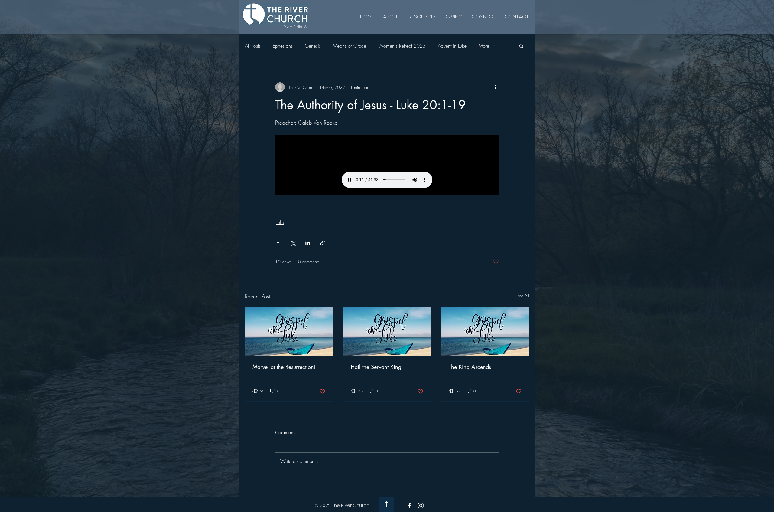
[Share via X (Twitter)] (293, 243)
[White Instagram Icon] (420, 505)
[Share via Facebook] (278, 243)
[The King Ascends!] (485, 331)
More (484, 45)
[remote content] (387, 165)
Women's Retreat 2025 (402, 45)
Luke (280, 222)
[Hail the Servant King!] (387, 331)
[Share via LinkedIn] (308, 243)
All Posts (253, 45)
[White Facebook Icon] (409, 505)
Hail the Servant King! (377, 366)
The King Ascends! (471, 366)
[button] (521, 45)
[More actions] (495, 87)
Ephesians (283, 45)
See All (523, 295)
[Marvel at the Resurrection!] (289, 331)
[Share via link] (322, 243)
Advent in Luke (452, 45)
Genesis (313, 45)
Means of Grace (349, 45)
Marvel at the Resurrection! (284, 366)
